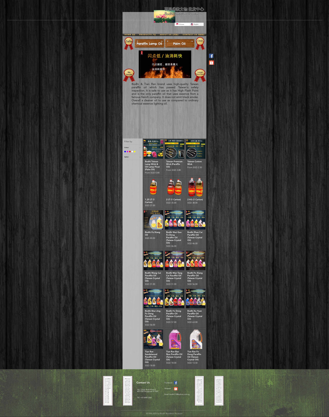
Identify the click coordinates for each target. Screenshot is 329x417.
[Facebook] (211, 56)
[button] (147, 34)
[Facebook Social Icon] (175, 382)
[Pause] (141, 76)
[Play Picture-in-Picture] (186, 76)
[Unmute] (144, 76)
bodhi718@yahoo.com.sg (180, 394)
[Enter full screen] (189, 76)
